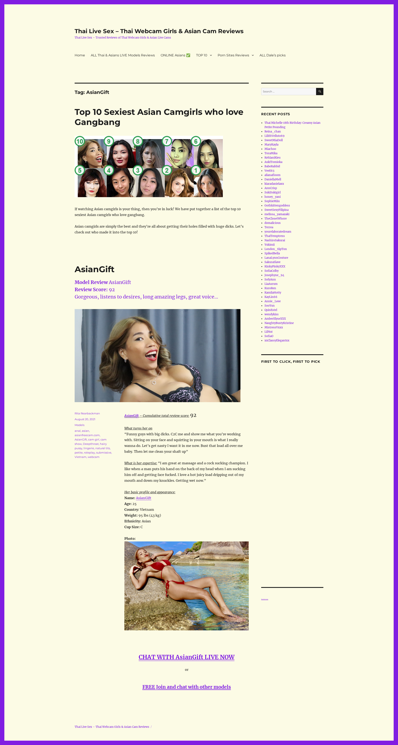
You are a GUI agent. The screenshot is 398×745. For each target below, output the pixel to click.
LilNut (269, 332)
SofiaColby (272, 271)
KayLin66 (271, 297)
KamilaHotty (273, 292)
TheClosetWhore (276, 218)
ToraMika (271, 153)
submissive (103, 452)
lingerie (89, 448)
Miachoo (270, 149)
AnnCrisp (271, 188)
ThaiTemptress (275, 236)
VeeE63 (269, 170)
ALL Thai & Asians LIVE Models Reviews (123, 55)
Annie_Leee (273, 301)
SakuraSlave (272, 262)
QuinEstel (271, 310)
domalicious (273, 223)
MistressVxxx (274, 327)
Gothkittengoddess (277, 205)
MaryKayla (271, 144)
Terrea (269, 227)
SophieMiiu (272, 201)
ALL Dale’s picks (273, 55)
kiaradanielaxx (274, 184)
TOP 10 (201, 55)
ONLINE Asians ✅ (175, 55)
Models (79, 425)
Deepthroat (91, 443)
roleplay (89, 452)
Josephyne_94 (274, 275)
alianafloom (272, 175)
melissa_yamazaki (277, 214)
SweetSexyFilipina (277, 210)
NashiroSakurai (275, 240)
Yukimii (270, 244)
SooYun (270, 305)
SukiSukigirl (273, 192)
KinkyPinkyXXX (275, 266)
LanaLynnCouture (276, 258)
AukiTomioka (273, 162)
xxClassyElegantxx (277, 340)
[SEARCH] (319, 91)
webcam (94, 457)
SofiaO (269, 336)
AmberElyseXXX (275, 318)
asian (85, 430)
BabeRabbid (272, 166)
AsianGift (94, 269)
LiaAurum (271, 284)
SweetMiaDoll (274, 140)
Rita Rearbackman (87, 413)
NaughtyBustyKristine (279, 323)
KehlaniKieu (272, 157)
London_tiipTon (276, 249)
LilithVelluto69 (275, 136)
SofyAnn (270, 279)
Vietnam (80, 457)
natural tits (102, 448)
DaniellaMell (273, 179)
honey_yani (273, 197)
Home (80, 55)
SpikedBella (272, 253)
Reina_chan (273, 131)
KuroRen (270, 288)
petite (79, 452)
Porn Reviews (264, 599)
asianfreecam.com (87, 435)
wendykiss (272, 314)
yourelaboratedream (278, 231)
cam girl (93, 439)
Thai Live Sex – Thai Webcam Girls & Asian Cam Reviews (159, 31)
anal (78, 430)
